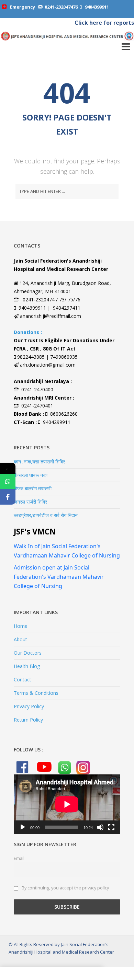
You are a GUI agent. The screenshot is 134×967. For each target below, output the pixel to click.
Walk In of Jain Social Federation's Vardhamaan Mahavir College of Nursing (67, 550)
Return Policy (28, 719)
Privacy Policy (29, 706)
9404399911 (96, 7)
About (20, 639)
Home (20, 626)
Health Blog (27, 666)
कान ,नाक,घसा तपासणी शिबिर (39, 461)
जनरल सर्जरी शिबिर (30, 501)
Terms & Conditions (36, 693)
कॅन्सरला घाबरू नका (30, 475)
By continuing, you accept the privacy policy (65, 888)
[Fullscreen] (111, 827)
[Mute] (100, 827)
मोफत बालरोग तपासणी (33, 488)
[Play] (22, 827)
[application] (67, 804)
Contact (22, 679)
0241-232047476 (61, 7)
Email (19, 858)
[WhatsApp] (7, 481)
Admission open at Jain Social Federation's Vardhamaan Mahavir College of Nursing (59, 577)
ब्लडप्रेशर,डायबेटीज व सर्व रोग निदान (46, 515)
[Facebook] (7, 497)
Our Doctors (28, 652)
